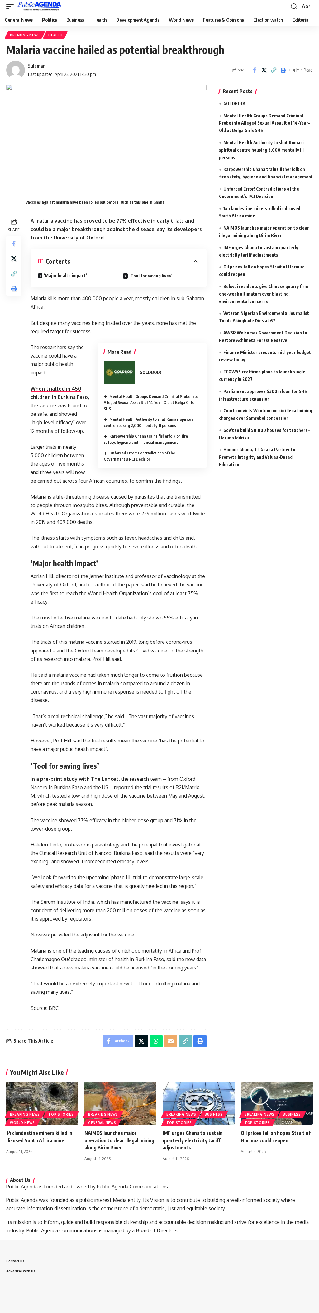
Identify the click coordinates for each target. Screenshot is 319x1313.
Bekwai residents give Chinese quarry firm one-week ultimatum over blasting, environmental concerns (263, 294)
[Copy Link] (273, 70)
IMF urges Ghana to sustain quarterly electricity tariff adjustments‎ (193, 1140)
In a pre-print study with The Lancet (75, 779)
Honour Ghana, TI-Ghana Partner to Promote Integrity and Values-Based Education (257, 457)
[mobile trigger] (11, 6)
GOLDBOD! (150, 372)
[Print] (283, 70)
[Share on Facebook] (254, 70)
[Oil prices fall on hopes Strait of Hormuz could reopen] (277, 1103)
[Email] (170, 1041)
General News (102, 1123)
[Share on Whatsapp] (156, 1041)
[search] (294, 6)
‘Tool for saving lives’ (150, 275)
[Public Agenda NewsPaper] (39, 6)
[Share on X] (263, 70)
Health (55, 35)
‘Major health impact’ (65, 275)
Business (214, 1114)
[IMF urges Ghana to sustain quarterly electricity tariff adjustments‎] (199, 1103)
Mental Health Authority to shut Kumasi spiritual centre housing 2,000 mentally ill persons (261, 150)
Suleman (36, 66)
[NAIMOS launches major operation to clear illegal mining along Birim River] (120, 1103)
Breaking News (25, 35)
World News (22, 1123)
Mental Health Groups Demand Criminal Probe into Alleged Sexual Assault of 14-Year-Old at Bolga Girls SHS (151, 402)
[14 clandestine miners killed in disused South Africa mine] (42, 1103)
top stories (61, 1114)
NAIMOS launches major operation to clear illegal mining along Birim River (119, 1140)
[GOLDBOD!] (119, 372)
